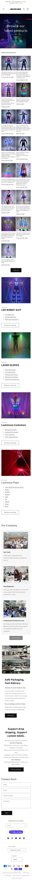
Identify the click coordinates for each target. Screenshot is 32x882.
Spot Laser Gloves (10, 370)
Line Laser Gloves (10, 372)
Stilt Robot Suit (9, 314)
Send (6, 813)
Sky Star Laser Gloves (11, 374)
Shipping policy (25, 875)
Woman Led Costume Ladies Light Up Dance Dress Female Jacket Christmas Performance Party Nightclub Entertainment (8, 155)
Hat (6, 499)
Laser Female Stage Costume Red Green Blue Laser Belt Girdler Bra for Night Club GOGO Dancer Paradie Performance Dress (23, 182)
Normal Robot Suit (10, 317)
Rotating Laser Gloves (11, 377)
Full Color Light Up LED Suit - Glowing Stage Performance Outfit (8, 261)
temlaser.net (9, 872)
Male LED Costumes (11, 430)
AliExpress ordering (10, 325)
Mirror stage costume (11, 437)
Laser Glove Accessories (12, 379)
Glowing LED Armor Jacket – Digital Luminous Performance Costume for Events (23, 154)
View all (16, 270)
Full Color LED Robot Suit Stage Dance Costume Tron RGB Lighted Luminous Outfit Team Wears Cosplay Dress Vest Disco (23, 128)
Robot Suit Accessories (11, 319)
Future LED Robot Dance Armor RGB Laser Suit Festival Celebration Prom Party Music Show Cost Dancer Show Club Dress (8, 128)
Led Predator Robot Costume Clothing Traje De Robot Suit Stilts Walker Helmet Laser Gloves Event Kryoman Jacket (8, 235)
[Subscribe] (25, 826)
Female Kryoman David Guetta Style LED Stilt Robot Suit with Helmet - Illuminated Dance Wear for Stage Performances (8, 101)
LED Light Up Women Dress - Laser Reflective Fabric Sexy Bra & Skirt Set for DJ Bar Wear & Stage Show (8, 208)
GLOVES (7, 492)
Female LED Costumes (11, 432)
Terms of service (16, 875)
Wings (7, 504)
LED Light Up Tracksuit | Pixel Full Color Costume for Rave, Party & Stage (23, 234)
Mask (6, 497)
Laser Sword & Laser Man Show (14, 487)
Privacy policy (7, 875)
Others (7, 489)
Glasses (7, 494)
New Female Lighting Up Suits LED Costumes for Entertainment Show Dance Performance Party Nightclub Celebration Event (23, 74)
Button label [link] (16, 638)
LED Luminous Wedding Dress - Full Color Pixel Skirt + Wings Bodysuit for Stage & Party (8, 181)
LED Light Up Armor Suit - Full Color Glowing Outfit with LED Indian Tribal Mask (8, 73)
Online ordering (16, 769)
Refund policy (26, 872)
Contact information (17, 878)
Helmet (7, 501)
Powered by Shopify (17, 872)
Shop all (16, 36)
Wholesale (11, 715)
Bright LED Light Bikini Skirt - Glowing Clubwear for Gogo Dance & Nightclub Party (23, 100)
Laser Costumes (9, 434)
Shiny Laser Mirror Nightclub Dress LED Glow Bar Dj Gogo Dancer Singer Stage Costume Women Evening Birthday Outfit (23, 208)
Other (6, 506)
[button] (4, 9)
